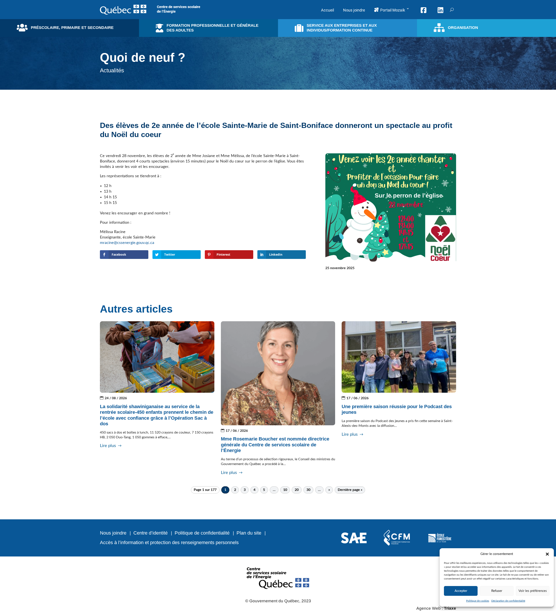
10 (285, 490)
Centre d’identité (150, 533)
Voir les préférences (532, 591)
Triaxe (450, 608)
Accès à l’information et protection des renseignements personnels (169, 542)
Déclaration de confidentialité (508, 600)
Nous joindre (113, 533)
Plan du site (249, 533)
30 (308, 490)
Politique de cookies (477, 600)
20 (297, 490)
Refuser (496, 591)
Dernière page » (350, 490)
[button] (547, 554)
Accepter (461, 591)
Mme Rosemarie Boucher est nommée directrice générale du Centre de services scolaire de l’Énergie (275, 444)
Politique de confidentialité (202, 533)
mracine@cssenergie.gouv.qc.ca (128, 243)
